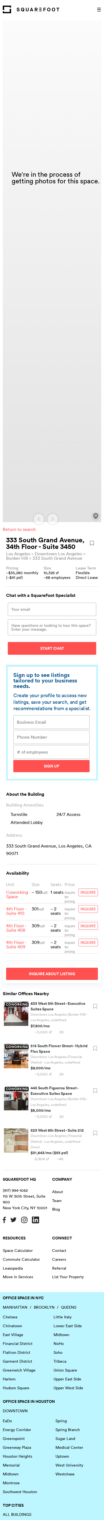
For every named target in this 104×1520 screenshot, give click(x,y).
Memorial (11, 1465)
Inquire (88, 892)
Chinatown (12, 1325)
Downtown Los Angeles (58, 553)
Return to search (19, 529)
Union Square (65, 1370)
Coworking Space (17, 894)
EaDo (7, 1420)
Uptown (62, 1456)
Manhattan (15, 1307)
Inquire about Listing (52, 974)
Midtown (61, 1334)
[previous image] (39, 519)
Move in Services (18, 1276)
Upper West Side (68, 1387)
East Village (13, 1334)
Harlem (9, 1379)
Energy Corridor (17, 1429)
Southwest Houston (20, 1491)
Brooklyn (44, 1307)
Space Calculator (18, 1250)
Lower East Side (68, 1325)
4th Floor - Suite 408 (16, 928)
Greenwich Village (19, 1370)
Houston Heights (17, 1456)
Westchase (65, 1474)
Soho (58, 1352)
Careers (59, 1259)
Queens (68, 1307)
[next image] (52, 519)
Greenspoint (14, 1438)
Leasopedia (13, 1268)
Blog (56, 1209)
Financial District (17, 1343)
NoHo (59, 1343)
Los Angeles (18, 553)
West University (69, 1465)
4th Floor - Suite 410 (16, 911)
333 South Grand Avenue (57, 558)
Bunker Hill (17, 558)
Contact (59, 1250)
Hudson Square (16, 1387)
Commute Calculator (21, 1259)
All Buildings (17, 1514)
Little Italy (63, 1316)
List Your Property (68, 1276)
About (57, 1191)
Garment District (17, 1361)
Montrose (11, 1482)
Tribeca (60, 1361)
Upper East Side (67, 1379)
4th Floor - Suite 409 (16, 944)
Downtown (15, 1410)
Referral (59, 1268)
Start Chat (52, 648)
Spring (61, 1420)
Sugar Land (65, 1438)
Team (57, 1200)
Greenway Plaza (17, 1447)
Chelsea (10, 1316)
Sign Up (51, 766)
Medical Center (69, 1447)
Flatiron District (16, 1352)
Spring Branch (67, 1429)
